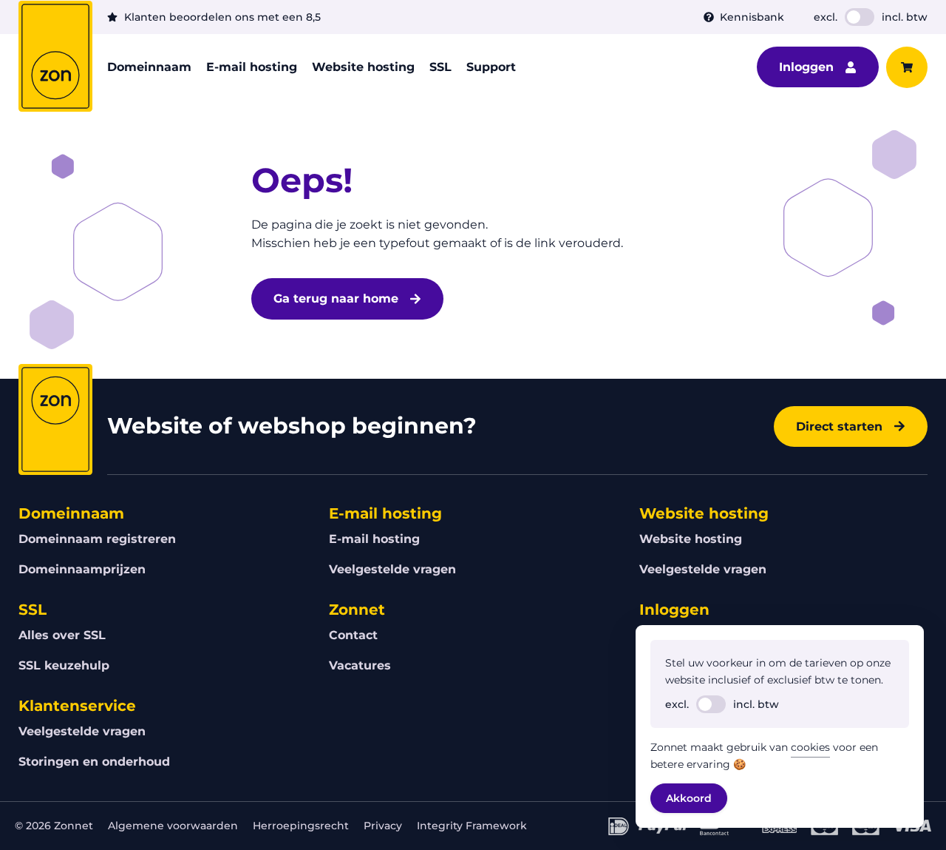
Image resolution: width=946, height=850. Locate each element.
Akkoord (689, 798)
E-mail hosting (251, 67)
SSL (440, 67)
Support (491, 67)
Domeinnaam (149, 67)
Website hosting (363, 67)
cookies (810, 747)
